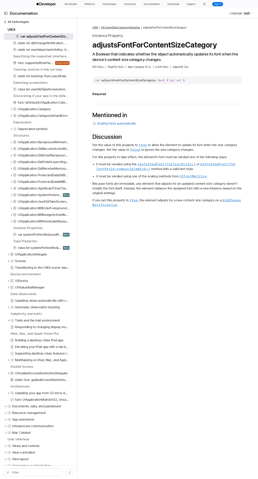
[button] (204, 4)
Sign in (217, 4)
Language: (236, 13)
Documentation (24, 13)
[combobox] (34, 472)
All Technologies (18, 21)
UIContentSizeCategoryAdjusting (120, 27)
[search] (33, 472)
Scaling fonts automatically (116, 123)
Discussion (107, 136)
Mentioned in (109, 115)
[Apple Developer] (46, 4)
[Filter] (34, 472)
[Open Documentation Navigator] (6, 13)
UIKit (95, 27)
